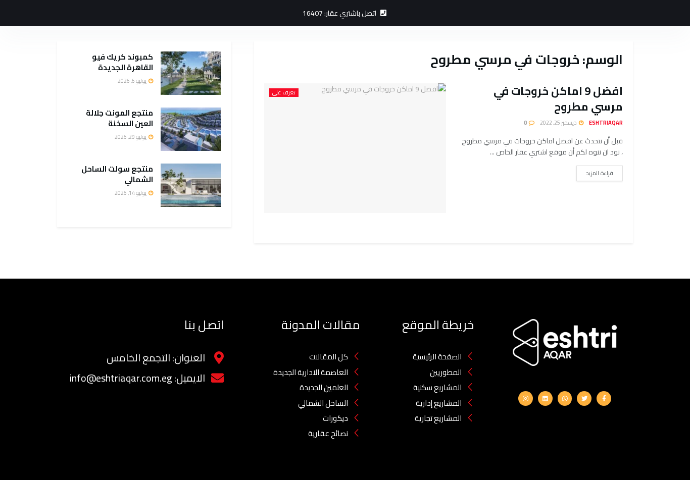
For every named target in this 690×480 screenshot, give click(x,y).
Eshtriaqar (606, 123)
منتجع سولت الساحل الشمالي (117, 174)
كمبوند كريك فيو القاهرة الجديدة (122, 62)
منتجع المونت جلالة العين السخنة (119, 118)
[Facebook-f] (604, 398)
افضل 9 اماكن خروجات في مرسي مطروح (558, 98)
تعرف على (283, 92)
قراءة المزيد (599, 173)
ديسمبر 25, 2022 (559, 123)
